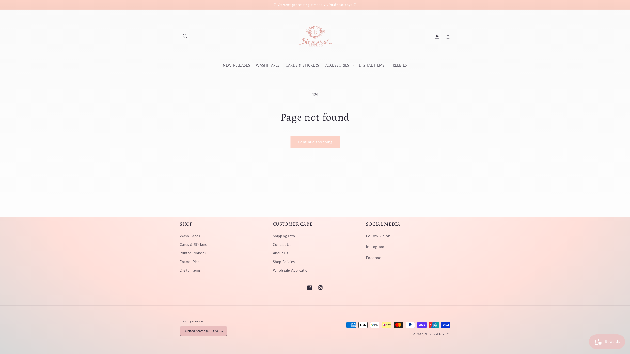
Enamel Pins (190, 262)
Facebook (375, 257)
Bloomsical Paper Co (437, 334)
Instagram (375, 246)
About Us (280, 253)
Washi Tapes (190, 236)
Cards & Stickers (193, 244)
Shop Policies (284, 262)
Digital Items (190, 270)
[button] (185, 36)
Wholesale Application (291, 270)
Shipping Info (284, 236)
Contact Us (282, 244)
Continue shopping (315, 142)
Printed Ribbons (193, 253)
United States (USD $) (201, 331)
